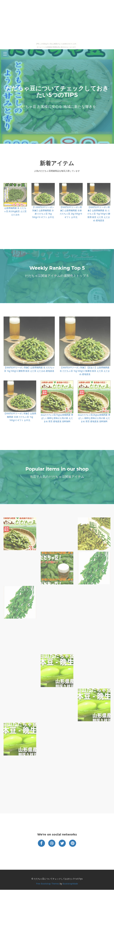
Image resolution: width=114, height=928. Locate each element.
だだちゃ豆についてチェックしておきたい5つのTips (57, 91)
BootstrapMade (70, 883)
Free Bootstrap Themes (47, 883)
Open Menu (5, 54)
